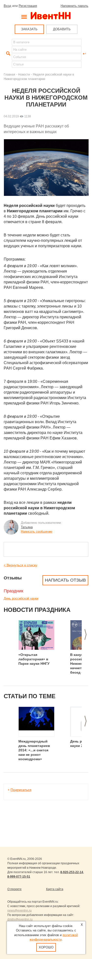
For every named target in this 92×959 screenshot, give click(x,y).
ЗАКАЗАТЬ (29, 29)
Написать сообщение (36, 531)
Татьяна (27, 527)
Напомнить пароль (74, 6)
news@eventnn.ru (19, 910)
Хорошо (46, 947)
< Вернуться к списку (20, 565)
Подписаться (21, 790)
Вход (7, 6)
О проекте (14, 889)
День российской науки (21, 598)
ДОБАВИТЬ (62, 29)
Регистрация (28, 6)
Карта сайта (54, 889)
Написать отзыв (65, 580)
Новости (24, 74)
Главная (9, 74)
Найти (7, 53)
